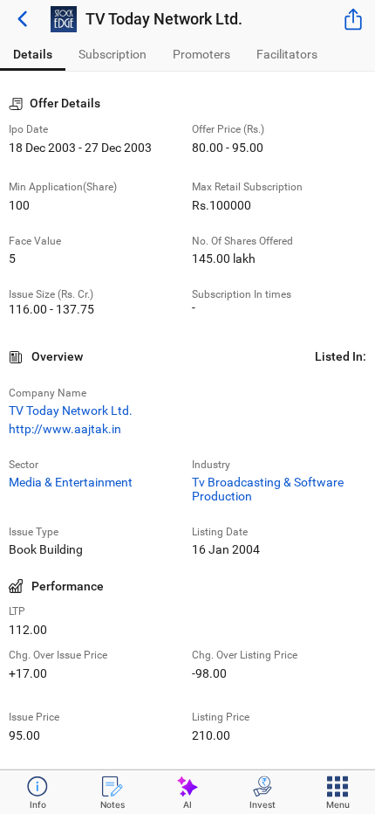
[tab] (32, 54)
